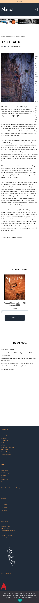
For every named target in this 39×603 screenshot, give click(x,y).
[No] (37, 597)
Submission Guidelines (8, 447)
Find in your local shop (10, 488)
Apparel (3, 475)
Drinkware (4, 479)
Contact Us (4, 449)
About (3, 445)
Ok (20, 600)
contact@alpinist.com (7, 538)
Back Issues (4, 470)
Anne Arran (6, 46)
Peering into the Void (7, 369)
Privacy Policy (5, 452)
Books (3, 482)
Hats (2, 477)
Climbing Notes (10, 36)
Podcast (3, 442)
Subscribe (19, 1)
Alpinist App (5, 440)
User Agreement (6, 454)
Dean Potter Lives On (7, 349)
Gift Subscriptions (6, 473)
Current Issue (5, 436)
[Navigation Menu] (35, 9)
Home (3, 36)
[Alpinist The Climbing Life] (7, 9)
